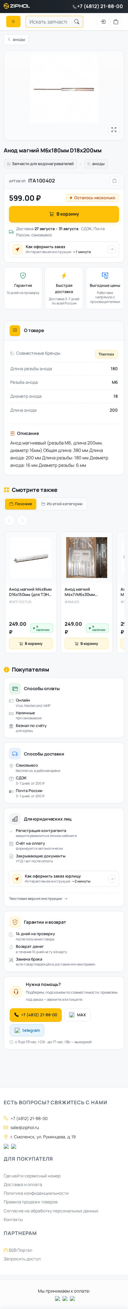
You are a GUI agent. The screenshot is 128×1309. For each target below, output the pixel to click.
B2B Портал (20, 1250)
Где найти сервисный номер (32, 1176)
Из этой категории (64, 503)
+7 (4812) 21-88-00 (100, 6)
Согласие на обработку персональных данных (51, 1211)
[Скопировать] (114, 181)
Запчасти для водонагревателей (43, 163)
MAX (81, 1015)
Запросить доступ (22, 1259)
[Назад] (9, 520)
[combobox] (48, 22)
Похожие (23, 503)
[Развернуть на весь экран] (114, 130)
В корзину (68, 214)
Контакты (13, 1219)
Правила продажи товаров (30, 1202)
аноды (98, 163)
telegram (31, 1030)
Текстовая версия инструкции (35, 898)
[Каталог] (13, 21)
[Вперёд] (22, 520)
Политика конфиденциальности (36, 1193)
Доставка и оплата (23, 1184)
